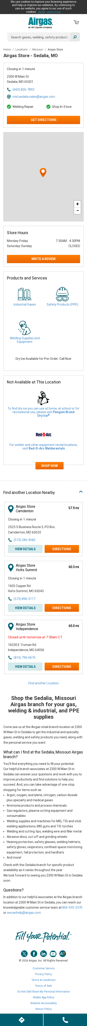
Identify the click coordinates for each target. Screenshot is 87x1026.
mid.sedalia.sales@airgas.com (33, 96)
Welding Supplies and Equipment (25, 339)
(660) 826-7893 (23, 89)
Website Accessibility (43, 1003)
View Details (25, 549)
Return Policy (43, 1009)
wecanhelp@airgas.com (24, 912)
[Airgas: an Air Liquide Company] (40, 22)
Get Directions (43, 120)
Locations (21, 49)
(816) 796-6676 (24, 657)
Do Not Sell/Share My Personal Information (43, 991)
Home (7, 49)
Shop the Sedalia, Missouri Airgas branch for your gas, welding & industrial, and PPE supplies (43, 707)
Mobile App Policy (43, 997)
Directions (61, 549)
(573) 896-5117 (24, 599)
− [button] (77, 210)
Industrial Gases (25, 304)
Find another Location (43, 683)
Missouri (38, 49)
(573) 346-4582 (24, 540)
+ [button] (77, 204)
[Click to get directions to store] (21, 1020)
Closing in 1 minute (21, 69)
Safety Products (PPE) (62, 304)
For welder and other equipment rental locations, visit (44, 446)
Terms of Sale (43, 985)
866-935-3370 (72, 907)
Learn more (54, 11)
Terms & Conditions (43, 980)
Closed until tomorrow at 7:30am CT (35, 637)
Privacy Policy (43, 974)
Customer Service (44, 968)
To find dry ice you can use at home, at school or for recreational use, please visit (43, 412)
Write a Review (43, 259)
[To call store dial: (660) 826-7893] (65, 1020)
